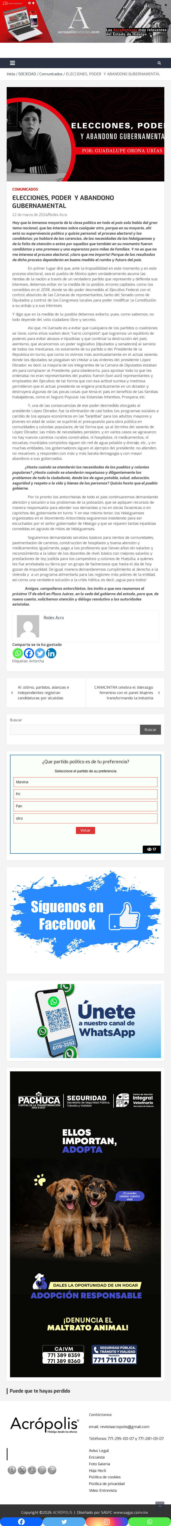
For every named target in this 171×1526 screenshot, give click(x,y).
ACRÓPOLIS (62, 1512)
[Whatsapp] (18, 653)
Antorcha (36, 661)
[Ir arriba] (159, 1506)
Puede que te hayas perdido (40, 1391)
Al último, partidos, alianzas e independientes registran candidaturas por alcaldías (43, 693)
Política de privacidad (107, 1483)
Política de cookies (105, 1477)
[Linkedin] (51, 653)
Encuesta (97, 1457)
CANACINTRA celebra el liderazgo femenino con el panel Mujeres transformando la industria (123, 693)
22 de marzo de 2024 (29, 214)
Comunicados (25, 189)
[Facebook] (29, 653)
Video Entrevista (103, 1490)
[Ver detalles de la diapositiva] (85, 1224)
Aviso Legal (99, 1450)
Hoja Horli (97, 1470)
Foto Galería (99, 1464)
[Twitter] (40, 653)
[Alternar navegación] (12, 63)
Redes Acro (58, 214)
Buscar (16, 720)
